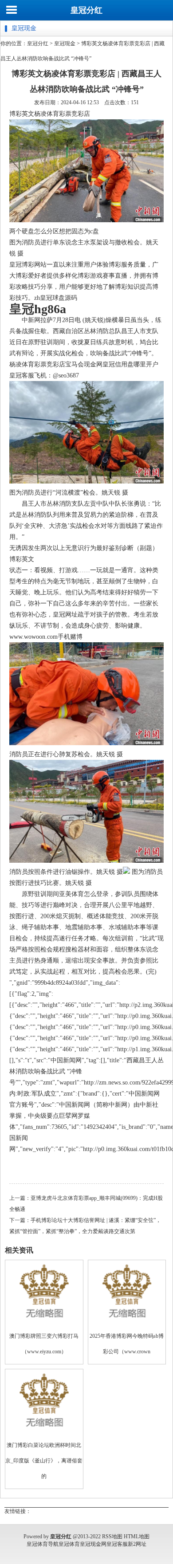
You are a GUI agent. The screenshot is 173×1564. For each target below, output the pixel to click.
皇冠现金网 (93, 1544)
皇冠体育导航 (43, 1544)
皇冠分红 (86, 10)
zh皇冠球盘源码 (55, 298)
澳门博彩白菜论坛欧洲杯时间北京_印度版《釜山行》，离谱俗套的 (44, 1460)
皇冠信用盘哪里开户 (130, 364)
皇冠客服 (117, 1544)
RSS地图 (112, 1536)
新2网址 (137, 1544)
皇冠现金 (64, 43)
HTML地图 (136, 1536)
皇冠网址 (65, 614)
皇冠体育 (69, 1544)
